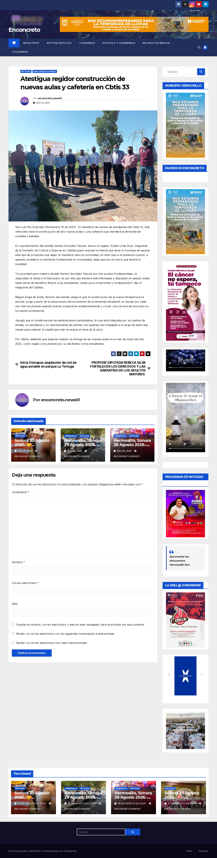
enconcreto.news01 (50, 98)
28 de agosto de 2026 (132, 803)
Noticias (25, 71)
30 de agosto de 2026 (32, 803)
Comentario (20, 492)
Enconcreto (24, 29)
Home (189, 851)
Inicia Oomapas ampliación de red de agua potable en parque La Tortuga (48, 364)
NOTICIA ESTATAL (59, 42)
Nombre (18, 562)
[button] (199, 47)
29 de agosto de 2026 (82, 803)
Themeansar (70, 851)
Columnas (20, 51)
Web (15, 603)
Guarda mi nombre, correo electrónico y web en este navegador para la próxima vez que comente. (80, 624)
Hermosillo (71, 436)
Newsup (55, 851)
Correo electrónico (25, 583)
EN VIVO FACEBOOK (156, 42)
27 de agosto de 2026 (182, 803)
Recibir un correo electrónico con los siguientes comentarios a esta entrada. (65, 633)
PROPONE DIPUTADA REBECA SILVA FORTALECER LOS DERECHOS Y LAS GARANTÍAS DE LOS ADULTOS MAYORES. (118, 368)
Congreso (87, 42)
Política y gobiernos (118, 42)
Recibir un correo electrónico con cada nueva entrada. (51, 643)
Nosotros (31, 42)
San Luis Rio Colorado (45, 71)
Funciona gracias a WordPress (25, 851)
